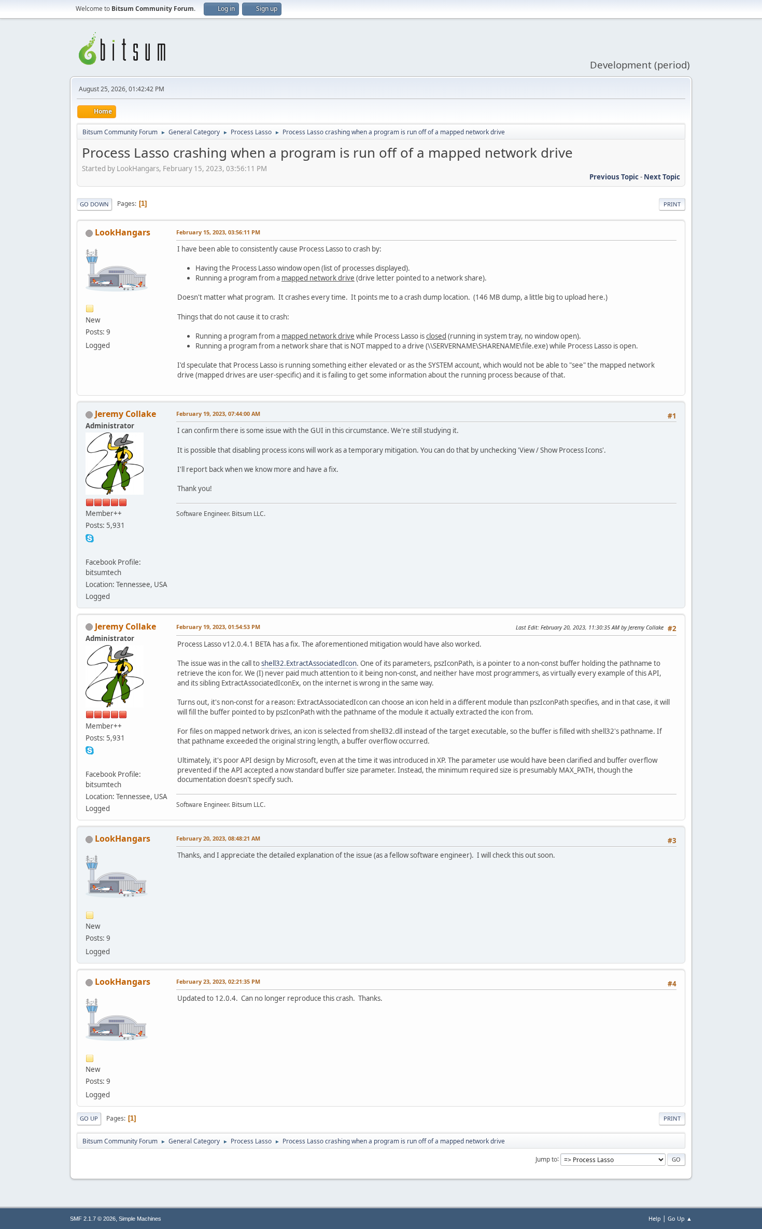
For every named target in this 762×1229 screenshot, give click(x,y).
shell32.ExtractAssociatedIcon (309, 663)
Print (672, 204)
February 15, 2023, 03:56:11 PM (218, 232)
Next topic (662, 176)
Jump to (546, 1158)
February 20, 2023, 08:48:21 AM (218, 838)
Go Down (94, 204)
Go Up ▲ (680, 1218)
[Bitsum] (90, 549)
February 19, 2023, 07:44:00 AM (218, 413)
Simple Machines (140, 1219)
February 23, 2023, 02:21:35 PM (218, 981)
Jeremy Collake (125, 414)
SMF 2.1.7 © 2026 (93, 1219)
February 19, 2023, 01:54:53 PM (218, 627)
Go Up (89, 1118)
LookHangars (122, 232)
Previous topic (614, 176)
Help (654, 1218)
